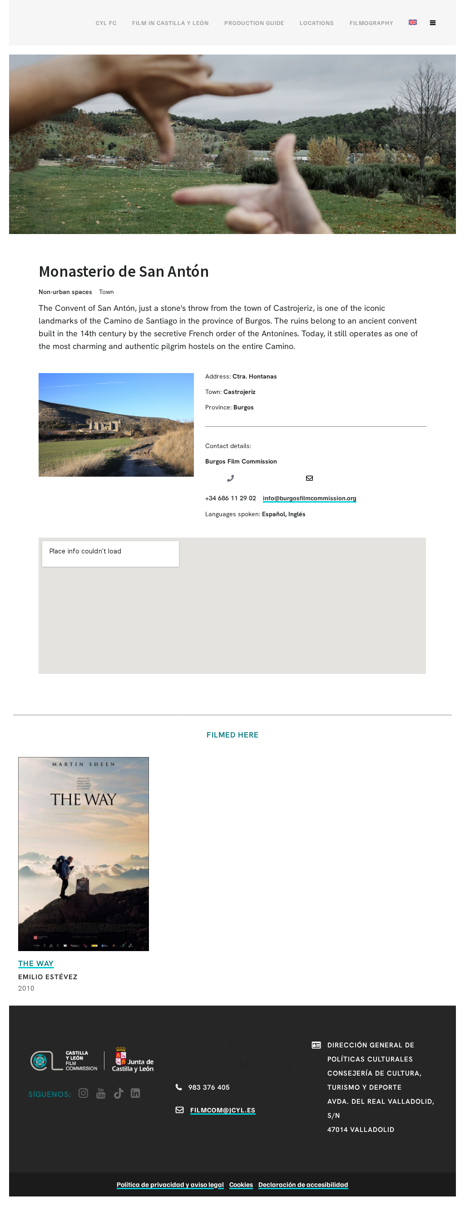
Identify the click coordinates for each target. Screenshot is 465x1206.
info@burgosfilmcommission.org (309, 498)
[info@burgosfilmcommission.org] (309, 478)
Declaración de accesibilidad (303, 1184)
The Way (36, 963)
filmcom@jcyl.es (223, 1110)
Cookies (241, 1184)
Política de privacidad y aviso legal (170, 1184)
